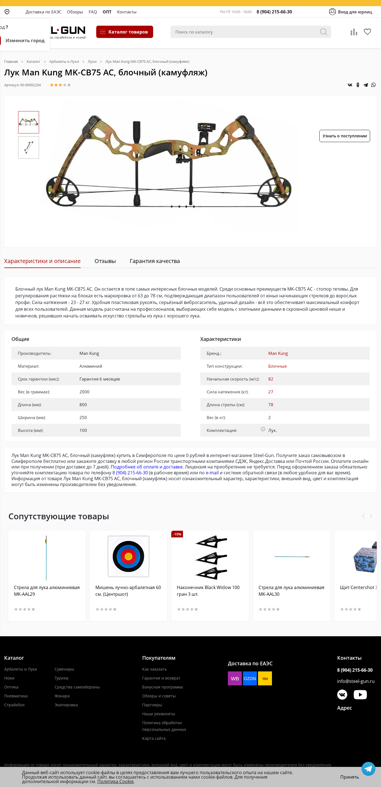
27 (270, 391)
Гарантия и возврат (161, 678)
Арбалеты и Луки (20, 669)
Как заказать (154, 669)
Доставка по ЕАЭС (43, 12)
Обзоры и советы (159, 696)
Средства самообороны (77, 687)
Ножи (9, 678)
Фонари (62, 696)
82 (270, 379)
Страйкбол (14, 704)
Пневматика (16, 696)
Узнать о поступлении (345, 135)
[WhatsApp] (373, 85)
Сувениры (64, 669)
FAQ (93, 12)
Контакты (127, 12)
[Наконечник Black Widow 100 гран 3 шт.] (210, 557)
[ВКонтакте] (350, 85)
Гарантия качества (155, 261)
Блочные (277, 366)
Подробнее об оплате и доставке (147, 467)
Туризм (61, 678)
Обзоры (75, 12)
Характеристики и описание (42, 261)
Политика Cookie (115, 781)
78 (270, 404)
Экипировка (66, 704)
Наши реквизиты (158, 713)
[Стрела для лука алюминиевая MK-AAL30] (292, 557)
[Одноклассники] (358, 85)
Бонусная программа (162, 687)
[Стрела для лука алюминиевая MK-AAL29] (47, 557)
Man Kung (278, 353)
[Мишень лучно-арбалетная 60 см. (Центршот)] (128, 557)
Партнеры (152, 704)
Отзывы (105, 261)
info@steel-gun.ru (356, 681)
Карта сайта (154, 738)
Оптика (11, 687)
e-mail (212, 473)
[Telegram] (365, 85)
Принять (349, 776)
